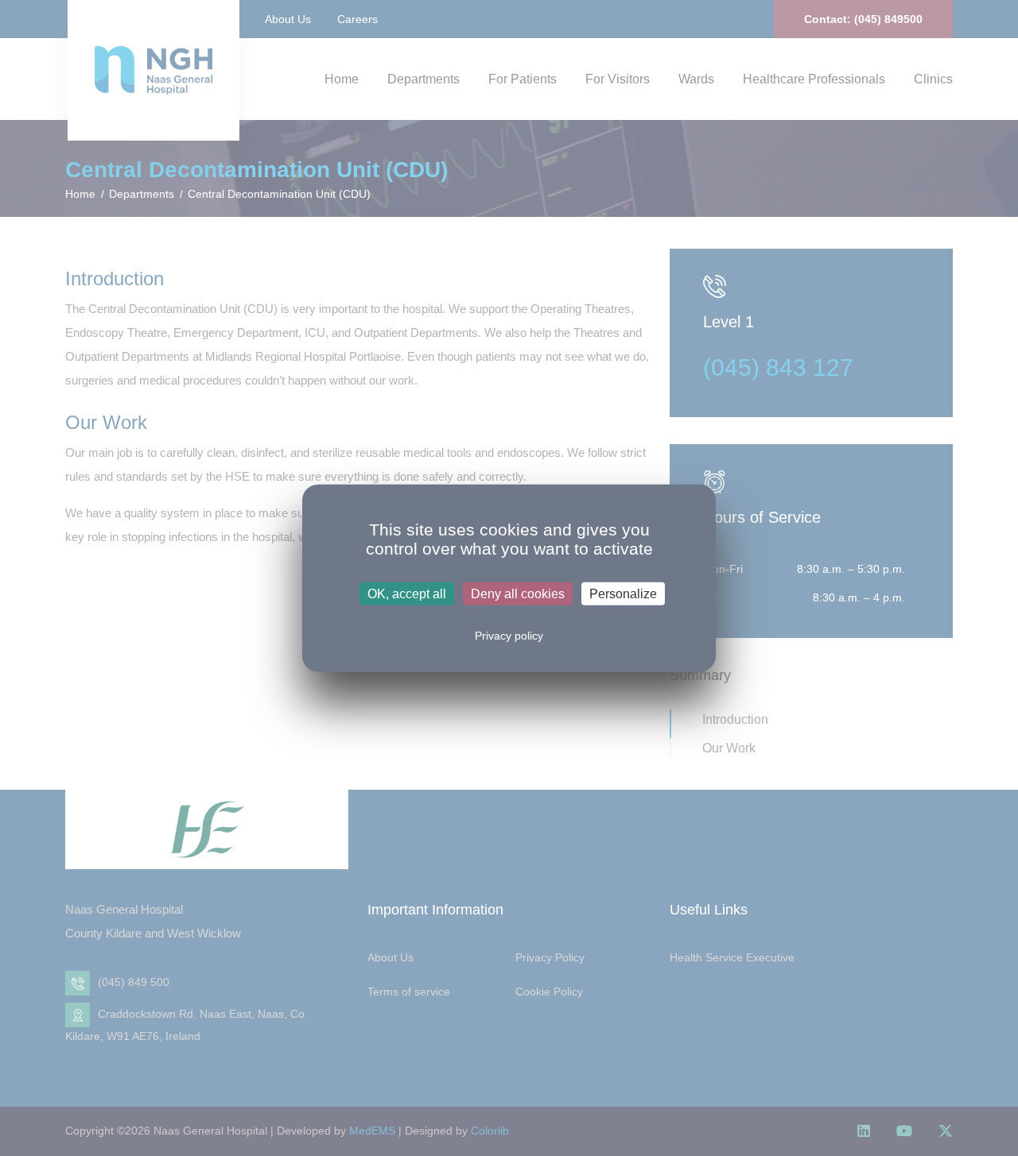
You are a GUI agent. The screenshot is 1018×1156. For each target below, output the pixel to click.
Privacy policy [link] (509, 634)
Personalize (623, 593)
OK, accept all (406, 593)
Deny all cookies (518, 593)
